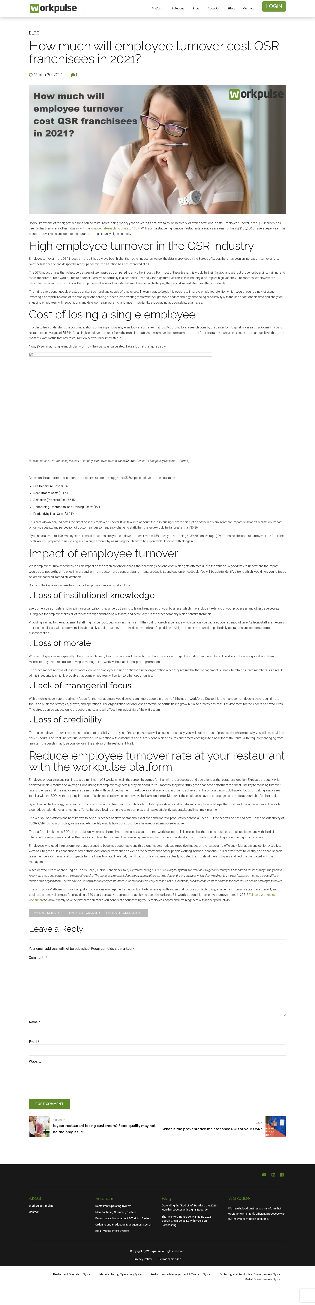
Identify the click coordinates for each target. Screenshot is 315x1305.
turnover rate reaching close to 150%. (115, 228)
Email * (34, 1042)
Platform (157, 8)
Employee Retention (47, 912)
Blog (196, 8)
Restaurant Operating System (113, 1206)
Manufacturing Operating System (115, 1212)
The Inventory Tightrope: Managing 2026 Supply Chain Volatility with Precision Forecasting (186, 1221)
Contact (248, 8)
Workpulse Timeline (41, 1205)
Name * (34, 1022)
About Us (214, 8)
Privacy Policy (143, 1259)
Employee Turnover (84, 912)
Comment (38, 958)
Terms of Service (170, 1259)
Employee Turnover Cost (125, 912)
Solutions (178, 8)
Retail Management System (112, 1230)
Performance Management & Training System (123, 1218)
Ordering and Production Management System (123, 1224)
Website (35, 1061)
